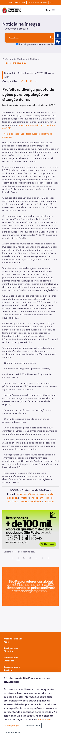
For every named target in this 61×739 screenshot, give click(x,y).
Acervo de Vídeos (30, 501)
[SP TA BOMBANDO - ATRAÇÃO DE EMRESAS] (30, 529)
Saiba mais (44, 719)
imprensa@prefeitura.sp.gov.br (35, 494)
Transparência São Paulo (37, 2)
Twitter (24, 497)
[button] (49, 557)
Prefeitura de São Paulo (15, 59)
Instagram (37, 497)
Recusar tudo (12, 732)
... (36, 558)
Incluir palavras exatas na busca (39, 44)
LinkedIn (49, 501)
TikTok (49, 497)
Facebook (12, 497)
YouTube (13, 501)
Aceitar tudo (33, 725)
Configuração (12, 725)
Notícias (34, 59)
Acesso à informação (17, 2)
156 (51, 2)
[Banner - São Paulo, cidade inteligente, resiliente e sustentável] (30, 586)
